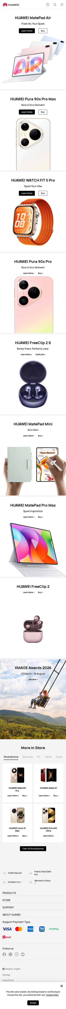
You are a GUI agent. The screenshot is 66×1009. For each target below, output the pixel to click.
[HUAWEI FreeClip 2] (33, 618)
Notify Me (40, 354)
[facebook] (4, 954)
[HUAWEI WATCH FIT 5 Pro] (33, 212)
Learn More (26, 30)
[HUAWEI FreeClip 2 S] (33, 374)
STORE (6, 900)
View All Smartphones (33, 848)
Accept (33, 1002)
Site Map (6, 975)
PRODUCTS (9, 893)
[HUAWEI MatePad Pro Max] (33, 537)
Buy (43, 30)
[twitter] (10, 954)
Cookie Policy (52, 995)
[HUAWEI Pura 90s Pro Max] (33, 130)
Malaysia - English (12, 969)
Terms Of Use (8, 980)
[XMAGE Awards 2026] (33, 699)
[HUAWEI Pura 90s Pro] (33, 293)
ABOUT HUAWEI (11, 914)
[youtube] (23, 954)
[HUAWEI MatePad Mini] (33, 455)
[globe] (3, 969)
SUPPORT (8, 907)
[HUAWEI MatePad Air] (33, 49)
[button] (47, 4)
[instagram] (16, 954)
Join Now (32, 679)
